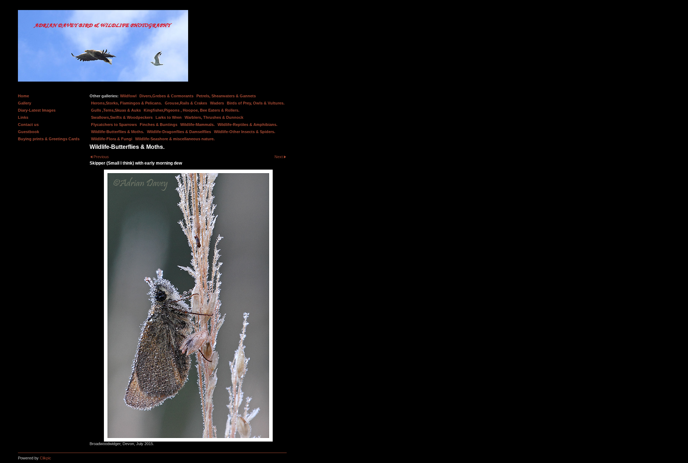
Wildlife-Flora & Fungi (111, 139)
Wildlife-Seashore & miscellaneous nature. (175, 139)
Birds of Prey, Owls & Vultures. (256, 103)
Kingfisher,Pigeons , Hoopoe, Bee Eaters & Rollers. (191, 110)
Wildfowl (128, 96)
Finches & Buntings (158, 124)
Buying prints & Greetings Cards (49, 139)
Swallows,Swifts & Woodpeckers (122, 117)
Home (23, 96)
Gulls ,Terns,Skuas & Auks (116, 110)
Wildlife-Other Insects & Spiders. (244, 132)
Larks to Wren (169, 117)
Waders (217, 103)
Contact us (28, 124)
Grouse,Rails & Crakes (186, 103)
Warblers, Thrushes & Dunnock (214, 117)
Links (23, 117)
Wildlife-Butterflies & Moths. (117, 132)
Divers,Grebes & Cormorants (166, 96)
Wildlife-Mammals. (197, 124)
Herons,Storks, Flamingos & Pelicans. (126, 103)
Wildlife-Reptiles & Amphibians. (247, 124)
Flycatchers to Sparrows (114, 124)
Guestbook (28, 132)
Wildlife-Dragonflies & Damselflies (179, 132)
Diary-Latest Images (37, 110)
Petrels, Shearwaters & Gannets (226, 96)
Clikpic (45, 458)
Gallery (24, 103)
